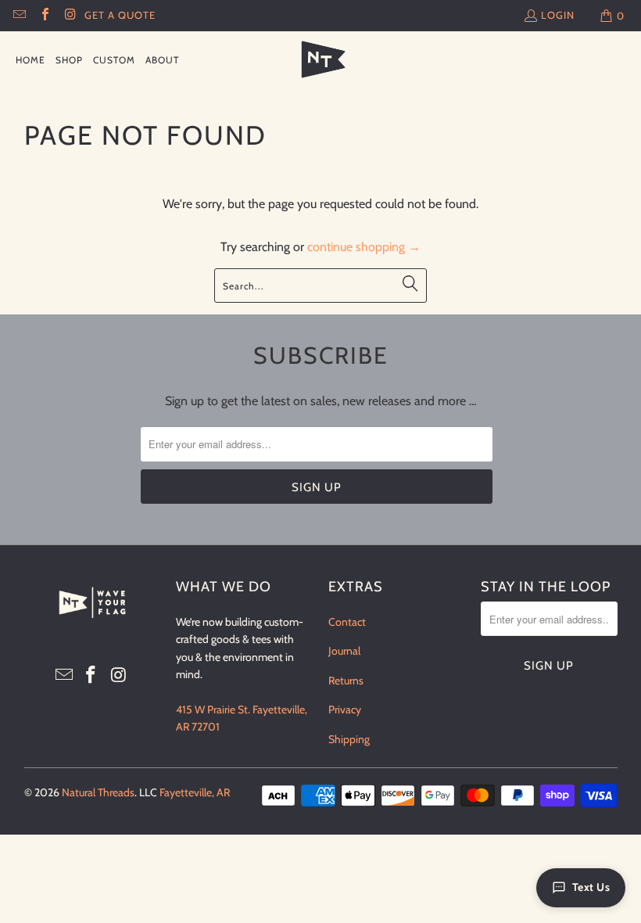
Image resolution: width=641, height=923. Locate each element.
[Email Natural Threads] (19, 15)
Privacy (344, 709)
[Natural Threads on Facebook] (44, 15)
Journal (344, 651)
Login (558, 15)
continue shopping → (364, 246)
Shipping (349, 739)
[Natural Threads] (321, 60)
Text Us (591, 887)
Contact (347, 622)
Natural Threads (98, 792)
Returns (345, 680)
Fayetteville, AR (194, 792)
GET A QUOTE (120, 15)
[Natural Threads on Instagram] (70, 15)
